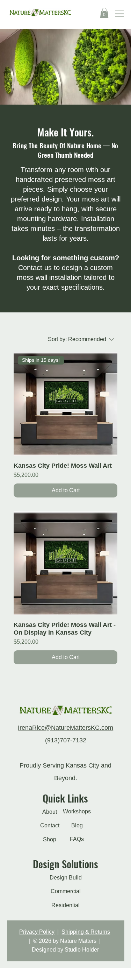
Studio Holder (82, 950)
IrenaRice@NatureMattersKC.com (65, 727)
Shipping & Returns (85, 932)
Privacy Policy (36, 932)
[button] (104, 13)
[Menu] (119, 13)
